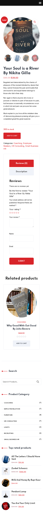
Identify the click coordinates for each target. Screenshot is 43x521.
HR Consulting (18, 146)
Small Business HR (11, 439)
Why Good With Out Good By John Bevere (21, 327)
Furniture (8, 415)
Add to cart (12, 136)
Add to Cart (21, 343)
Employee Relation (12, 409)
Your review (14, 217)
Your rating (15, 209)
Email (11, 246)
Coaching (18, 143)
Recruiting (8, 433)
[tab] (21, 163)
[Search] (38, 381)
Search (13, 371)
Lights (7, 427)
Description (21, 172)
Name (11, 234)
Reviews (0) (21, 163)
